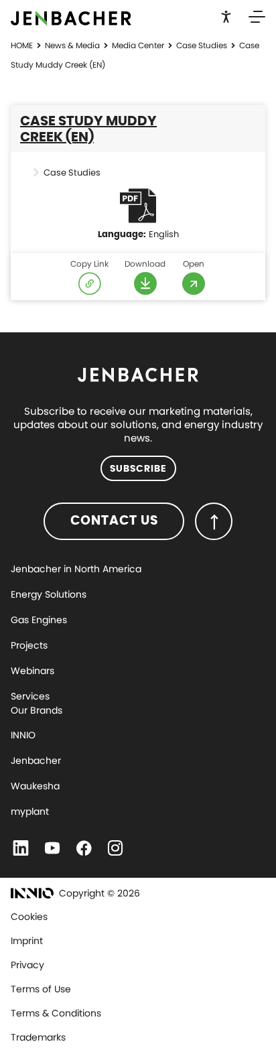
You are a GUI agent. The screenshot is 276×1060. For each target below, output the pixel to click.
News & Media (72, 45)
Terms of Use (41, 989)
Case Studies (201, 45)
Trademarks (38, 1037)
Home (22, 45)
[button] (226, 15)
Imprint (27, 940)
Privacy (27, 965)
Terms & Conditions (56, 1013)
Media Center (138, 45)
